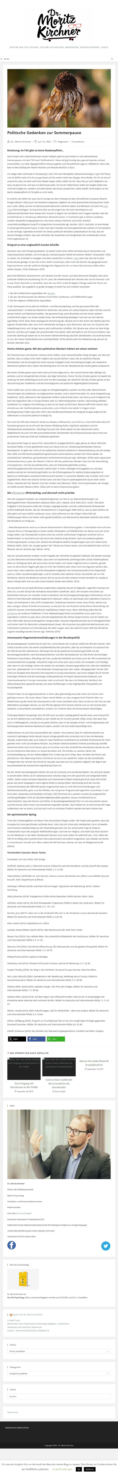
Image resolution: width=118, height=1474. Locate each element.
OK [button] (79, 1469)
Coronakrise (78, 141)
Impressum (11, 1427)
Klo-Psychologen (24, 1213)
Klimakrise (18, 492)
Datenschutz (12, 1412)
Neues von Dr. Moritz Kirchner (28, 1314)
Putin (76, 258)
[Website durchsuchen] (112, 59)
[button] (17, 1039)
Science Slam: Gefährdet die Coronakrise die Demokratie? (59, 1083)
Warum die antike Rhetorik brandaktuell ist (94, 1062)
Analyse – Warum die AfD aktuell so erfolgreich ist (28, 1330)
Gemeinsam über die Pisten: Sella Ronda (24, 1327)
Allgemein (63, 141)
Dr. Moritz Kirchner (21, 141)
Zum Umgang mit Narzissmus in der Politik (24, 1085)
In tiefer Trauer (13, 1320)
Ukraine (51, 293)
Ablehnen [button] (90, 1469)
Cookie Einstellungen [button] (62, 1469)
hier (76, 1297)
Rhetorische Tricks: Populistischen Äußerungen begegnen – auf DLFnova (38, 1323)
